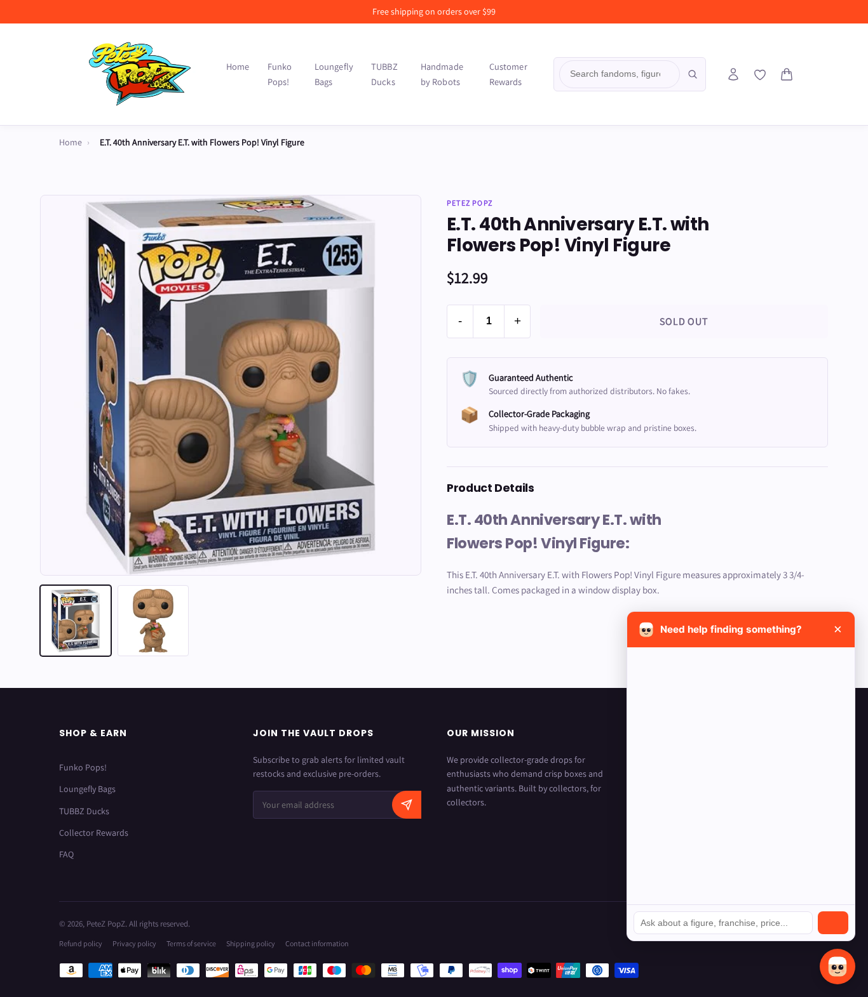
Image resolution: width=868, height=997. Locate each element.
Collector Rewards (93, 832)
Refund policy (80, 943)
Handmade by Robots (442, 74)
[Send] (833, 922)
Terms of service (191, 943)
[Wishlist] (760, 75)
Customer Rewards (508, 74)
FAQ (66, 854)
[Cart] (787, 74)
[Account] (733, 74)
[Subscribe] (406, 805)
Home (238, 66)
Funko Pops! (280, 74)
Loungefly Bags (334, 74)
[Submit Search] (692, 74)
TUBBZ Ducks (384, 74)
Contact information (317, 943)
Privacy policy (134, 943)
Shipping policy (250, 943)
